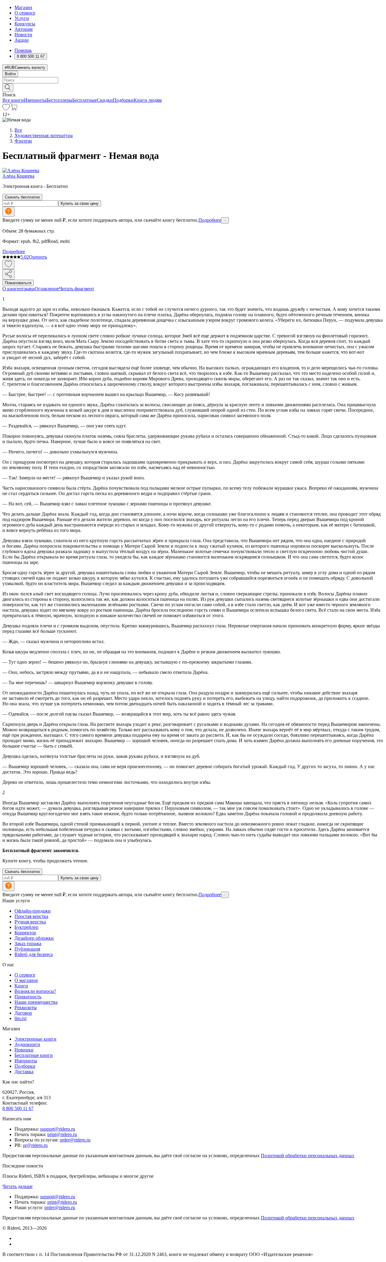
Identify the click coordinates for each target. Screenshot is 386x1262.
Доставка (23, 1071)
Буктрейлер (26, 927)
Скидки (105, 100)
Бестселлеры (59, 100)
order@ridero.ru (75, 1139)
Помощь (23, 50)
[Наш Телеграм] (17, 1244)
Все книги (13, 100)
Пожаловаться (18, 283)
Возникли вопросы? (35, 991)
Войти (10, 74)
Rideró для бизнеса (33, 954)
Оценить (38, 256)
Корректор (25, 932)
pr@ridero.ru (35, 1145)
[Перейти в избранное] (6, 108)
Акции (21, 40)
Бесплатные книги (33, 1055)
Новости (23, 34)
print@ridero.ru (62, 1134)
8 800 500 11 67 (17, 1108)
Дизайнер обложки (34, 938)
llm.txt (20, 1018)
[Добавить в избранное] (8, 264)
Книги (21, 985)
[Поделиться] (8, 274)
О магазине (26, 980)
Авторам (23, 29)
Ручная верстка (30, 921)
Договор (23, 1013)
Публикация (27, 948)
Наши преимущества (36, 1002)
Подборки (123, 100)
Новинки (23, 1049)
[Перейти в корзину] (14, 108)
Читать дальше (17, 1186)
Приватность (27, 996)
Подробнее (209, 220)
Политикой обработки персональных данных (307, 1155)
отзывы (27, 288)
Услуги (21, 18)
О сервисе (24, 12)
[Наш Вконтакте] (17, 1238)
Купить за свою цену (80, 203)
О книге (10, 288)
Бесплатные (84, 100)
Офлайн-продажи (32, 910)
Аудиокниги (27, 1044)
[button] (193, 87)
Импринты (35, 100)
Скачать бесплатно (22, 197)
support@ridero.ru (57, 1129)
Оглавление (47, 288)
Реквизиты (25, 1007)
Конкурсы (24, 23)
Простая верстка (31, 916)
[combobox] (193, 80)
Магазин (23, 7)
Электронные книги (35, 1038)
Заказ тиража (27, 943)
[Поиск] (7, 87)
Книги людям (148, 100)
